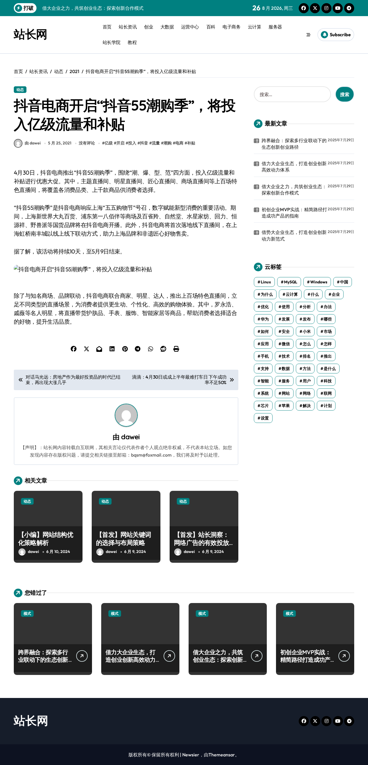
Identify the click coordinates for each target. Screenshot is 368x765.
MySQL (290, 282)
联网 (328, 393)
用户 (307, 381)
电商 (179, 143)
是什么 (330, 368)
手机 (265, 356)
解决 (307, 405)
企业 (336, 294)
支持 (265, 368)
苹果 (286, 405)
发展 (286, 319)
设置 (265, 418)
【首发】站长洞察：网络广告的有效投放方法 (201, 543)
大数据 (167, 27)
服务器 (275, 27)
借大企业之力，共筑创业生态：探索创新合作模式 (294, 190)
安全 (286, 331)
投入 (132, 143)
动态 (20, 89)
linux (266, 282)
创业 (148, 27)
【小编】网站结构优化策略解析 (45, 539)
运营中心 (190, 27)
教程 (132, 42)
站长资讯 (128, 27)
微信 (286, 343)
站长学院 (111, 42)
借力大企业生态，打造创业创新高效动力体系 (294, 167)
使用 (286, 306)
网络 (307, 393)
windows (318, 282)
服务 (286, 381)
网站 (286, 393)
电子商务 (231, 27)
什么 (315, 294)
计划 (328, 405)
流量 (156, 143)
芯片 (265, 405)
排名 (307, 356)
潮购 (168, 143)
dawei (130, 436)
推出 (328, 356)
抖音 (144, 143)
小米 (307, 331)
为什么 (267, 294)
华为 (265, 319)
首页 (107, 27)
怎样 (328, 343)
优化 (265, 306)
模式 (27, 613)
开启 (120, 143)
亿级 (109, 143)
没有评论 (87, 143)
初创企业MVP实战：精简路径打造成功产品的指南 (294, 213)
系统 (265, 393)
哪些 (328, 319)
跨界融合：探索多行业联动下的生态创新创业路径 (294, 144)
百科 (210, 27)
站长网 (30, 34)
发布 (307, 319)
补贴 (191, 143)
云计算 (254, 27)
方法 (307, 368)
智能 (265, 381)
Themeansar (221, 755)
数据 (286, 368)
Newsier (190, 755)
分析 (307, 306)
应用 (265, 343)
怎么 (307, 343)
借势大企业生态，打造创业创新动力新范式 (294, 235)
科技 (328, 381)
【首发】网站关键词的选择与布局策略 (123, 539)
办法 (328, 306)
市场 (328, 331)
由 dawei (33, 143)
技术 (286, 356)
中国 (344, 282)
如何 (265, 331)
